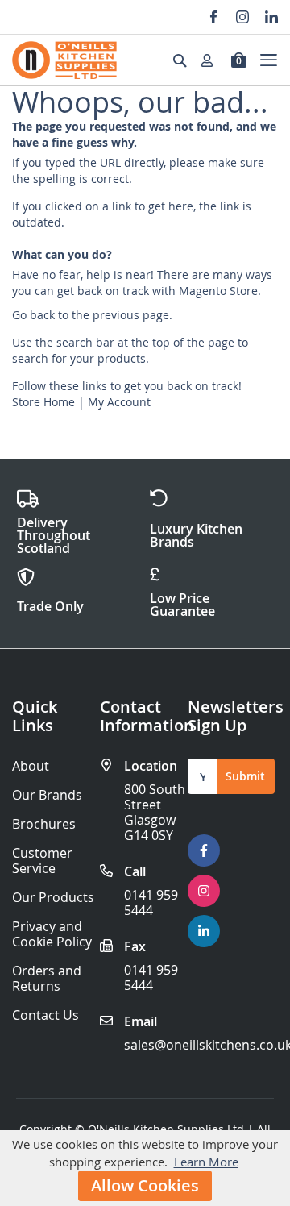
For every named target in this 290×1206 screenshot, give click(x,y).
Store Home (43, 402)
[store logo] (64, 60)
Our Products (53, 897)
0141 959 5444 (151, 902)
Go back (33, 314)
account (212, 60)
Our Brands (47, 795)
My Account (119, 402)
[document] (145, 1168)
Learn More (206, 1162)
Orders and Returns (46, 978)
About (30, 766)
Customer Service (42, 861)
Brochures (44, 824)
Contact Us (45, 1015)
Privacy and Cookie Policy (52, 934)
